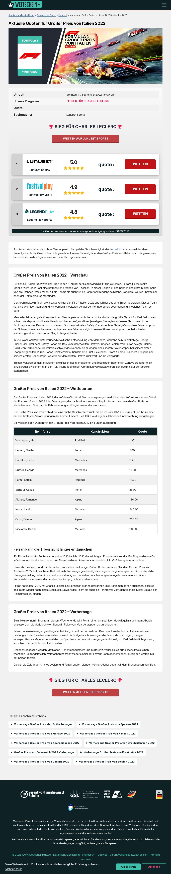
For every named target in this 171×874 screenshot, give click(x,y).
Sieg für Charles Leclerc (90, 101)
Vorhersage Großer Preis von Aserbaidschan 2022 (46, 742)
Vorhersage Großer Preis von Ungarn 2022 (41, 761)
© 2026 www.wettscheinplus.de (31, 854)
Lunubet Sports (40, 170)
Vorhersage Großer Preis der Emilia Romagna (43, 724)
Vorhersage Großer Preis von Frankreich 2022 (113, 752)
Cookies (102, 854)
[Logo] (25, 5)
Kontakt (155, 854)
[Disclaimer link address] (84, 797)
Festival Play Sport (40, 194)
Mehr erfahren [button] (13, 868)
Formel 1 (115, 249)
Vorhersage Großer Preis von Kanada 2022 (108, 733)
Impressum (88, 854)
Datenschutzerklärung (66, 854)
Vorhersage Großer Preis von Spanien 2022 (110, 724)
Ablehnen (154, 866)
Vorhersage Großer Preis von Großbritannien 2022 (122, 742)
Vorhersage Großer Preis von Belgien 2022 (107, 761)
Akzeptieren (128, 866)
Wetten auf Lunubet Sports (85, 138)
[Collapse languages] (159, 792)
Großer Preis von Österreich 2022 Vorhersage (44, 752)
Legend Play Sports (39, 219)
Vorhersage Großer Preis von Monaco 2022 (42, 733)
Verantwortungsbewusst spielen (129, 854)
